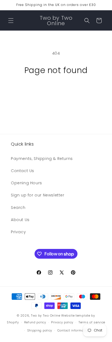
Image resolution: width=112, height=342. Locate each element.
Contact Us (22, 170)
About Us (20, 219)
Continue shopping (56, 90)
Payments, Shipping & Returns (42, 158)
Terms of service (92, 322)
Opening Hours (26, 183)
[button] (11, 21)
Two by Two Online (45, 315)
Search (18, 207)
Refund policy (35, 322)
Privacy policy (62, 322)
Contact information (73, 330)
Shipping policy (39, 330)
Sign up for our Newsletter (37, 195)
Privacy (18, 232)
